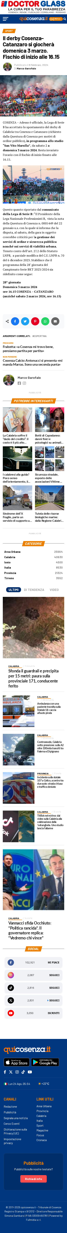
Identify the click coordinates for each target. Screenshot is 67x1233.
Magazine (42, 1130)
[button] (56, 19)
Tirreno (33, 578)
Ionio (33, 562)
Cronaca (41, 1140)
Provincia (33, 573)
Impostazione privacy (12, 1141)
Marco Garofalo (26, 68)
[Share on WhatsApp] (45, 321)
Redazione (10, 1106)
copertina (40, 336)
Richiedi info (33, 1179)
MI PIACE (53, 962)
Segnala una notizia (16, 1118)
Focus (40, 1135)
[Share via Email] (55, 321)
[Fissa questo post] (35, 321)
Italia (33, 567)
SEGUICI (54, 975)
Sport (40, 1125)
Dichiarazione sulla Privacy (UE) (15, 1131)
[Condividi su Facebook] (15, 321)
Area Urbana (33, 551)
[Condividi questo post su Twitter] (25, 321)
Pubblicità (10, 1112)
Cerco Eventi (12, 1123)
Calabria (33, 557)
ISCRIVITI (53, 1013)
